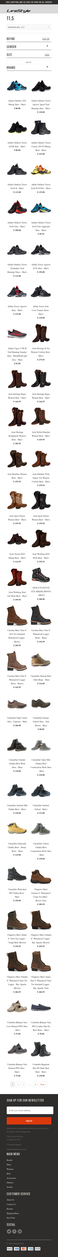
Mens (9, 1164)
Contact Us (11, 1204)
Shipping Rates (13, 1213)
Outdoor (10, 1182)
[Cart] (48, 10)
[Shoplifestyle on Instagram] (20, 1231)
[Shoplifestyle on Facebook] (14, 1231)
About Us (10, 1199)
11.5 (10, 18)
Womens (10, 1169)
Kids (8, 1173)
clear (47, 55)
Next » (43, 1084)
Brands (9, 1160)
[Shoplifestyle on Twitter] (9, 1231)
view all (45, 39)
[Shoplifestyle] (18, 10)
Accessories (11, 1178)
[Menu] (42, 10)
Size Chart (11, 1217)
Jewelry (10, 1187)
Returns (10, 1208)
